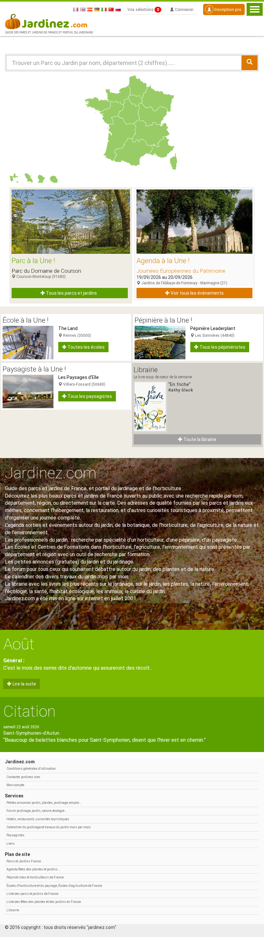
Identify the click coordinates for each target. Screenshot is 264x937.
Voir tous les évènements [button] (197, 293)
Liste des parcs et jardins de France (32, 894)
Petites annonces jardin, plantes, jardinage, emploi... (44, 802)
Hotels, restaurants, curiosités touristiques (37, 819)
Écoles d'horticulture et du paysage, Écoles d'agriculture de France (54, 885)
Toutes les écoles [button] (86, 347)
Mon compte (15, 785)
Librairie (12, 910)
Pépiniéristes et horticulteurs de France (35, 877)
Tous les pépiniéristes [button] (222, 347)
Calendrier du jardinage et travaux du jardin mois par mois (48, 827)
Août (18, 644)
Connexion (183, 9)
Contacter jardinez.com (23, 777)
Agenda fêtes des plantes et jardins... (33, 869)
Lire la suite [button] (24, 683)
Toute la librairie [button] (199, 439)
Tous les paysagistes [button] (89, 396)
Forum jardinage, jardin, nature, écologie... (36, 811)
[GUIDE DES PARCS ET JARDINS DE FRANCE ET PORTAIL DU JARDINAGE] (48, 21)
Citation (29, 711)
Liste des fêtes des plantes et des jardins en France (43, 902)
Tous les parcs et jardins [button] (71, 293)
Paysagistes (15, 835)
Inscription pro (227, 9)
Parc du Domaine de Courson (46, 271)
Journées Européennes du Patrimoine (181, 271)
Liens (10, 843)
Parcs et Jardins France (23, 861)
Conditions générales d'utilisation (31, 768)
